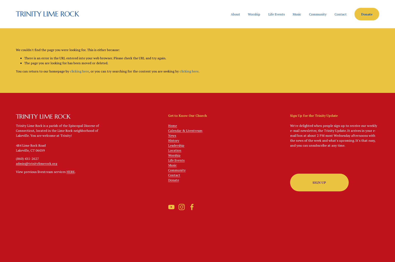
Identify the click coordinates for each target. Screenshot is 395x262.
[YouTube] (171, 207)
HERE (70, 172)
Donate (367, 14)
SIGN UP (319, 182)
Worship (254, 14)
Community (317, 14)
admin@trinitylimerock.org (36, 163)
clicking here (79, 71)
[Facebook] (192, 207)
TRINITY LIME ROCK (47, 14)
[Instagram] (181, 207)
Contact (341, 14)
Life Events (276, 14)
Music (297, 14)
